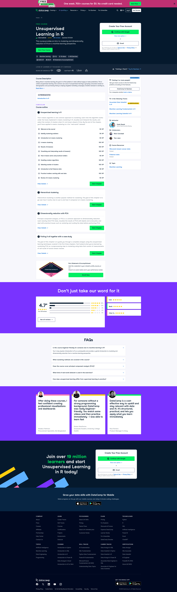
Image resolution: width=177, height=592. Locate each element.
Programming (40, 557)
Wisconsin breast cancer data (119, 149)
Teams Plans (83, 526)
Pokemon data (114, 154)
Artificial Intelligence (128, 529)
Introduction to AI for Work (65, 564)
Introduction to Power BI (65, 557)
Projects (60, 533)
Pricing (81, 523)
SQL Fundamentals (85, 551)
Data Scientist (126, 554)
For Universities (102, 10)
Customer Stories (84, 533)
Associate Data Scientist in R (118, 103)
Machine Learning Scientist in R (120, 113)
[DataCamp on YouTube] (55, 584)
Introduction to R (43, 98)
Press (37, 523)
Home (37, 17)
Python (124, 519)
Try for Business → (134, 69)
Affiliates (38, 529)
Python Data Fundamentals (87, 554)
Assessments (61, 536)
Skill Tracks (61, 523)
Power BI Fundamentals (86, 557)
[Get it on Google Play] (95, 503)
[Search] (117, 10)
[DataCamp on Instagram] (61, 584)
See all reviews (45, 319)
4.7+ (50, 37)
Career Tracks (62, 519)
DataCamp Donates (107, 539)
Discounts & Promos (107, 526)
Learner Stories (105, 533)
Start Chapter (97, 184)
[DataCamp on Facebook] (37, 584)
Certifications (62, 529)
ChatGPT (125, 539)
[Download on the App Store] (82, 503)
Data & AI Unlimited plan (86, 529)
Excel (124, 536)
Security (86, 589)
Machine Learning (115, 167)
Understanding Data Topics (87, 566)
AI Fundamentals (84, 547)
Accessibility (79, 589)
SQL (123, 526)
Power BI (125, 533)
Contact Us (39, 539)
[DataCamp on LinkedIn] (49, 584)
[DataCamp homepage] (42, 10)
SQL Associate (126, 551)
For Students (104, 523)
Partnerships (40, 533)
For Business (92, 10)
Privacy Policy (131, 47)
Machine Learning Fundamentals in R (122, 109)
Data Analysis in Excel (64, 561)
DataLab (60, 539)
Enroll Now (86, 275)
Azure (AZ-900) (127, 564)
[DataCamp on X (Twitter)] (43, 584)
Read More (39, 88)
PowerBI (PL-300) (127, 561)
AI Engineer (125, 557)
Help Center (39, 536)
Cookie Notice (49, 589)
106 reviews (56, 37)
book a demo (128, 92)
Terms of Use (121, 47)
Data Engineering (41, 554)
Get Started (136, 10)
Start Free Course (44, 50)
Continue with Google (121, 32)
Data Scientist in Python (108, 551)
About (38, 519)
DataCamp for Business (124, 89)
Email (122, 43)
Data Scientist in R (106, 554)
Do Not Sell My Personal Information (64, 589)
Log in (128, 10)
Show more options (119, 36)
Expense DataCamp (107, 529)
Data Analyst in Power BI (108, 557)
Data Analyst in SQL (107, 547)
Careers (38, 526)
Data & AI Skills (84, 519)
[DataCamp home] (49, 580)
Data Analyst (126, 547)
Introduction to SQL (63, 551)
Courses (60, 526)
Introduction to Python (64, 547)
